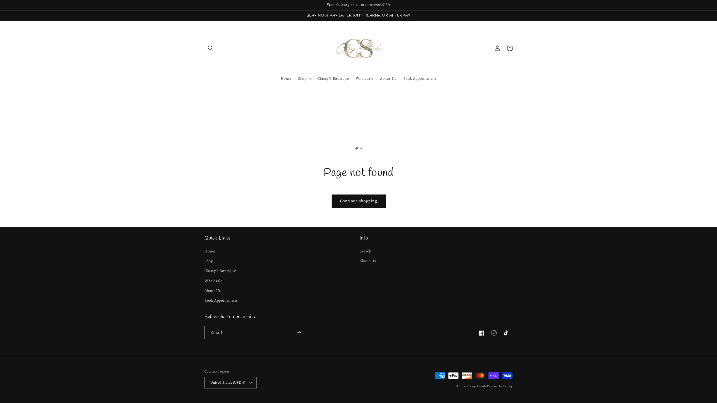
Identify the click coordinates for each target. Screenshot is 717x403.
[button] (210, 48)
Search (365, 251)
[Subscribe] (299, 332)
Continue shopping (358, 201)
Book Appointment (221, 300)
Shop (208, 261)
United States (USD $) (227, 382)
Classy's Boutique (220, 270)
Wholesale (213, 280)
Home (209, 251)
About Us (212, 290)
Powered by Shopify (500, 386)
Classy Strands (476, 386)
